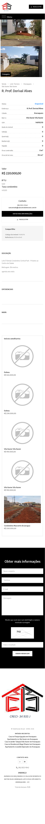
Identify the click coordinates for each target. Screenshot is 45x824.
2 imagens (6, 74)
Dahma (7, 372)
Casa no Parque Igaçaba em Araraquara (22, 736)
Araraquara (27, 84)
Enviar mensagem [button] (22, 653)
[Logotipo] (3, 7)
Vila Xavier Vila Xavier (9, 86)
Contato (22, 201)
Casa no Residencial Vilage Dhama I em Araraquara (22, 744)
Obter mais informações (22, 214)
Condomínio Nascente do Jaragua (17, 526)
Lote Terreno (15, 84)
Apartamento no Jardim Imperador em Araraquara (22, 747)
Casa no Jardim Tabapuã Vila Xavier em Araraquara (22, 742)
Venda (4, 84)
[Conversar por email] (25, 762)
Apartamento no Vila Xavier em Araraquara (22, 739)
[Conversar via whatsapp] (20, 762)
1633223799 (37, 7)
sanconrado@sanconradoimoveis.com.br (22, 207)
